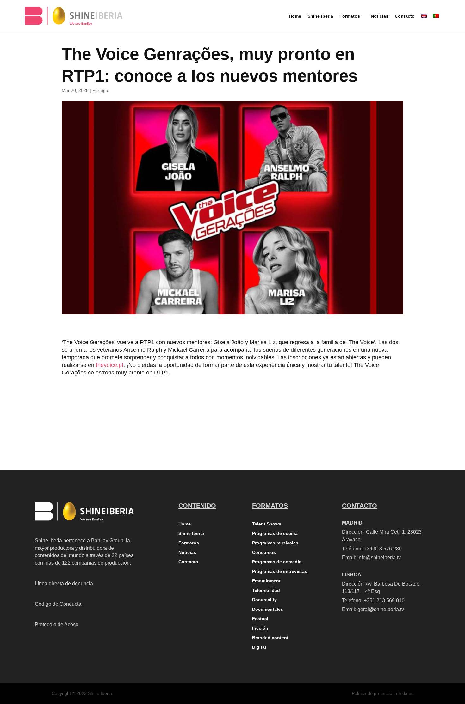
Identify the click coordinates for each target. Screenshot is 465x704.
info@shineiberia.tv (379, 557)
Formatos (188, 543)
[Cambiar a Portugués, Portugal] (436, 21)
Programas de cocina (275, 533)
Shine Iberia (191, 533)
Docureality (264, 600)
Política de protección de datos (382, 693)
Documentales (267, 609)
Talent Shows (266, 524)
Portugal (100, 90)
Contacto (188, 562)
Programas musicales (275, 543)
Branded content (270, 637)
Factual (260, 618)
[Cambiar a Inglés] (424, 21)
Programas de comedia (276, 562)
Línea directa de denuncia (64, 583)
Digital (259, 647)
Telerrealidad (266, 590)
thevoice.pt (109, 365)
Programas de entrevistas (279, 571)
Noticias (187, 552)
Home (184, 524)
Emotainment (266, 581)
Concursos (264, 552)
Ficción (260, 628)
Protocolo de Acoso (56, 624)
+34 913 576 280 (383, 548)
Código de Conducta (58, 604)
